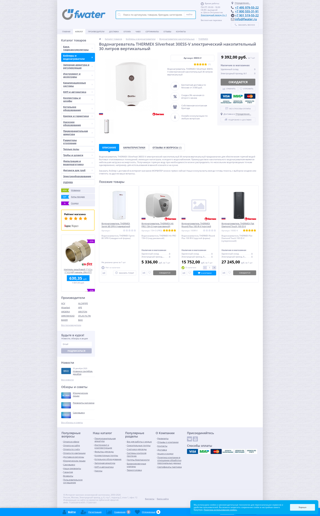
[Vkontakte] (189, 438)
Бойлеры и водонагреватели (74, 57)
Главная (66, 31)
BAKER (64, 319)
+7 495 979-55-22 (247, 7)
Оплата (127, 31)
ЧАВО (138, 31)
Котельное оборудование (72, 108)
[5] (205, 64)
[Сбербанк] (238, 102)
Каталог (79, 31)
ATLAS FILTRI (84, 315)
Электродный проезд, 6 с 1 (214, 15)
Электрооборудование (77, 176)
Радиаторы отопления (70, 142)
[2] (197, 64)
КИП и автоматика (74, 92)
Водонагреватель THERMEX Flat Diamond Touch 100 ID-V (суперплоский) (238, 226)
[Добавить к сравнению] (184, 273)
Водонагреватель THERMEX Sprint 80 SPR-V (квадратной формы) (116, 226)
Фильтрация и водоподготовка (73, 163)
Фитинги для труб (74, 170)
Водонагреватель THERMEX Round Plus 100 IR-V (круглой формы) (196, 226)
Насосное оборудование (72, 123)
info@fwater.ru (246, 19)
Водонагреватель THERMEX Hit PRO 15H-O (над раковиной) (158, 225)
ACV (63, 303)
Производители (96, 31)
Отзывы (167, 31)
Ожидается (238, 82)
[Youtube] (195, 438)
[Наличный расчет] (226, 102)
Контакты (181, 31)
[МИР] (238, 96)
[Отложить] (149, 272)
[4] (203, 64)
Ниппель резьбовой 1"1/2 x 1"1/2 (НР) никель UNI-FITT (78, 271)
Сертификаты (152, 31)
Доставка (114, 31)
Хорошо (302, 507)
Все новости (67, 379)
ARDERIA (65, 311)
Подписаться (76, 350)
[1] (195, 64)
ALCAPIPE (83, 303)
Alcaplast (65, 307)
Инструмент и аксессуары (71, 75)
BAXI (80, 319)
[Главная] (100, 38)
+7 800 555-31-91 (247, 11)
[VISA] (226, 96)
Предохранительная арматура (75, 132)
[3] (200, 64)
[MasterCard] (249, 96)
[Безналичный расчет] (249, 102)
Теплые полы (71, 149)
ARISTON (82, 311)
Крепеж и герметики (76, 116)
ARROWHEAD (67, 315)
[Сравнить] (104, 273)
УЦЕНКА (68, 182)
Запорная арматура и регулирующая (76, 66)
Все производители (71, 325)
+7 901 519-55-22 (247, 15)
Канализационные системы (74, 84)
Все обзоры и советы (72, 422)
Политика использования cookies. (220, 509)
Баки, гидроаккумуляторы (76, 48)
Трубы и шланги (73, 155)
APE (80, 307)
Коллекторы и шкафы (72, 99)
